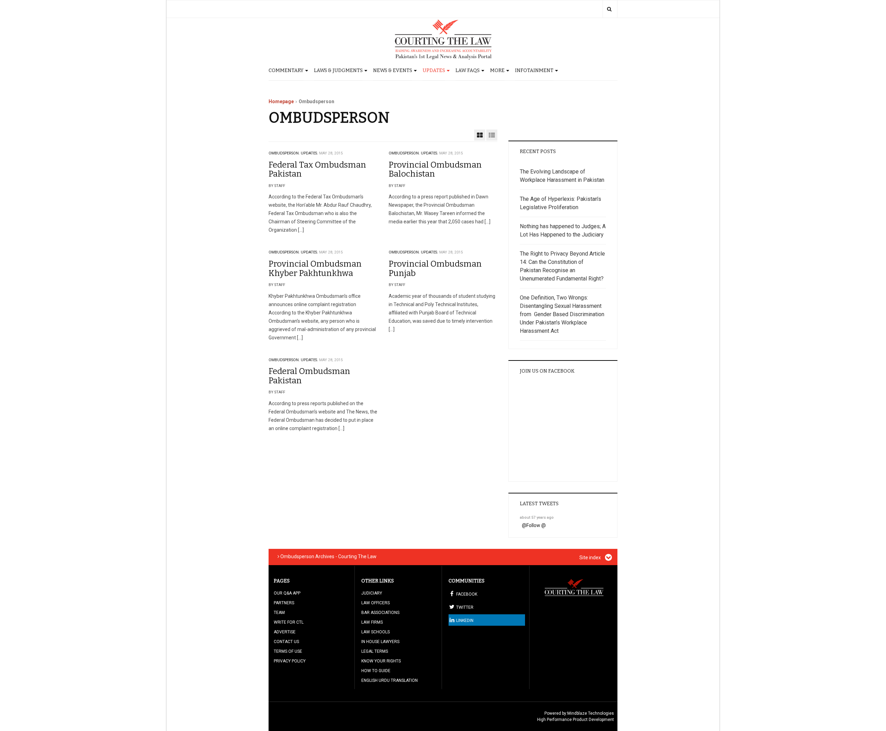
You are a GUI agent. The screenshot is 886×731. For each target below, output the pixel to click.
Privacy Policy (290, 661)
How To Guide (375, 670)
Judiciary (371, 593)
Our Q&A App (287, 593)
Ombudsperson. (284, 153)
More (497, 70)
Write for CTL (289, 622)
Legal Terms (374, 651)
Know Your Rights (381, 661)
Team (279, 612)
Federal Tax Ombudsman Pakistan (317, 169)
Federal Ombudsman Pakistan (309, 375)
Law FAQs (467, 70)
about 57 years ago (537, 517)
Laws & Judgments (338, 70)
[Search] (609, 9)
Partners (284, 602)
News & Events (392, 70)
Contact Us (286, 641)
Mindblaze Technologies (590, 713)
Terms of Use (288, 651)
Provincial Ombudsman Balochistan (435, 169)
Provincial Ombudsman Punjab (435, 268)
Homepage (281, 101)
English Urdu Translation (389, 680)
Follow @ (536, 525)
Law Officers (375, 602)
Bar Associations (380, 612)
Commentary (286, 70)
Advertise (285, 632)
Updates (434, 70)
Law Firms (372, 622)
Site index (590, 557)
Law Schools (375, 632)
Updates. (309, 153)
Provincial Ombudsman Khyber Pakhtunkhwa (315, 268)
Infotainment (534, 70)
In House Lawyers (380, 641)
